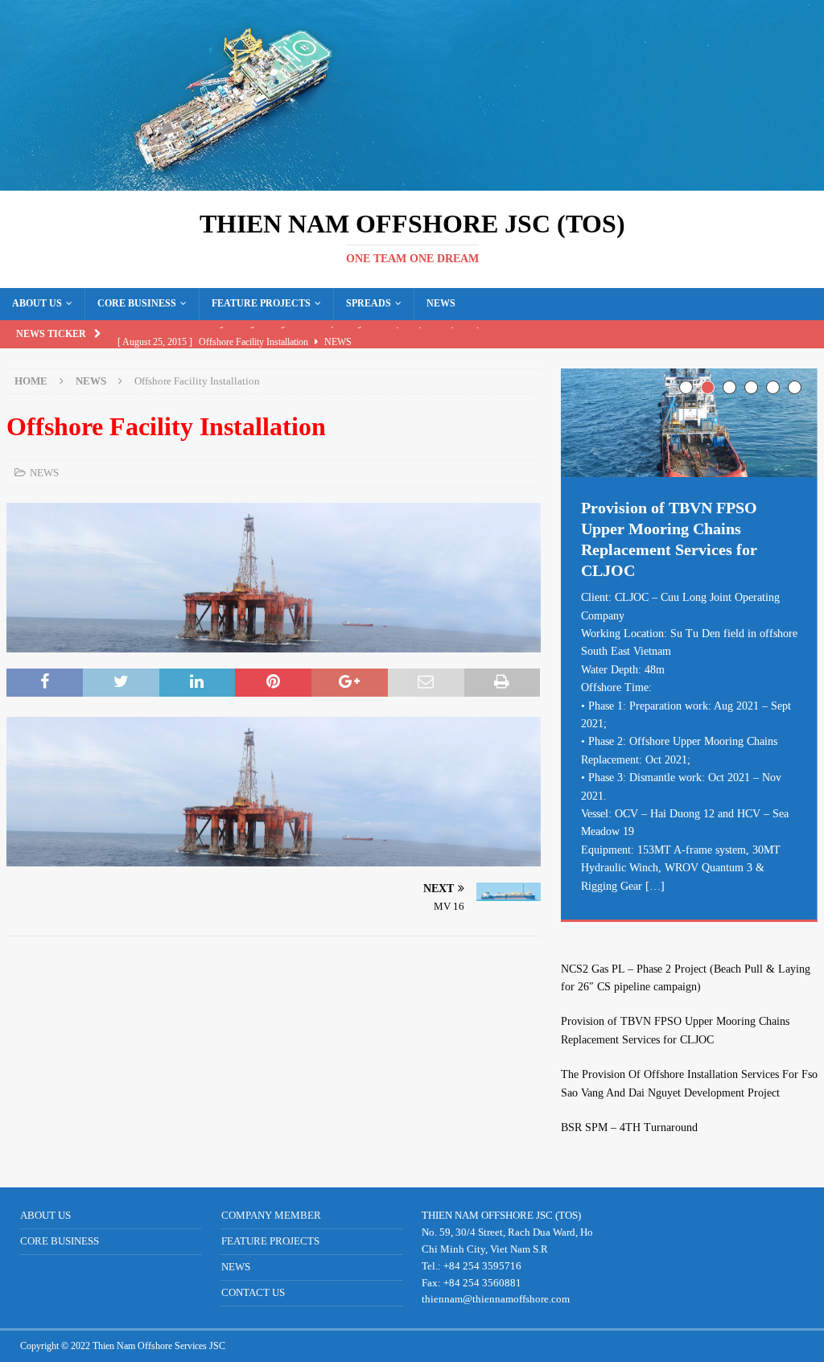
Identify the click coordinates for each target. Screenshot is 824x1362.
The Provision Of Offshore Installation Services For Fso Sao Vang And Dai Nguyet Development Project (689, 1083)
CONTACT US (253, 1292)
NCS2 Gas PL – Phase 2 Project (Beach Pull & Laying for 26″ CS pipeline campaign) (685, 978)
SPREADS (368, 303)
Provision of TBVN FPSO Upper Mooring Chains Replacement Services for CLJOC (675, 1030)
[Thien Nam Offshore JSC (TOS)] (412, 181)
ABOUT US (37, 303)
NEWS (440, 303)
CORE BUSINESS (136, 303)
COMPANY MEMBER (271, 1215)
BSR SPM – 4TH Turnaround (629, 1127)
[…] (655, 886)
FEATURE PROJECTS (261, 303)
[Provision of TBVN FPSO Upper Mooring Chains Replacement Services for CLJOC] (689, 423)
